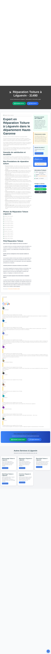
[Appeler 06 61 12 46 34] (48, 651)
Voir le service (5, 483)
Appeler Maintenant (35, 439)
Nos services (10, 288)
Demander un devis (16, 288)
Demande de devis (39, 153)
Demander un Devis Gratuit (19, 439)
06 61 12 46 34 (33, 103)
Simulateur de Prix (20, 103)
